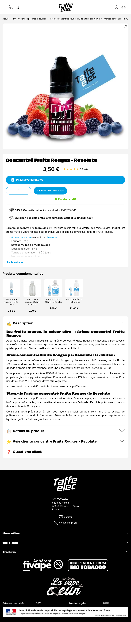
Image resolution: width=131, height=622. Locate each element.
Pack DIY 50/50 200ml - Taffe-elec (53, 300)
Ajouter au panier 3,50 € (50, 190)
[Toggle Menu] (4, 7)
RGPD (106, 603)
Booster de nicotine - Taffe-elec (11, 302)
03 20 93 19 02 (68, 523)
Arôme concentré (21, 237)
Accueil (6, 19)
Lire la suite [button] (13, 262)
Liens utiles (11, 533)
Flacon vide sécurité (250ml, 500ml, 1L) (32, 302)
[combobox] (17, 7)
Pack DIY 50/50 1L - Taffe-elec (74, 300)
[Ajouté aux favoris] (125, 26)
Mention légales (77, 603)
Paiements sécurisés (13, 603)
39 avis (84, 169)
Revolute (51, 237)
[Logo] (66, 7)
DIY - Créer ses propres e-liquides (29, 19)
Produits (9, 552)
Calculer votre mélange (29, 180)
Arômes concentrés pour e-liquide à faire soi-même (75, 19)
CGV (38, 603)
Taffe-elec (10, 542)
